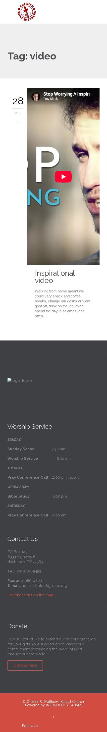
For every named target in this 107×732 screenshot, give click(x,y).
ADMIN (76, 705)
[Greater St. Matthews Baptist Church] (56, 12)
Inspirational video (55, 277)
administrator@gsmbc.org (44, 585)
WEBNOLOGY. (57, 705)
